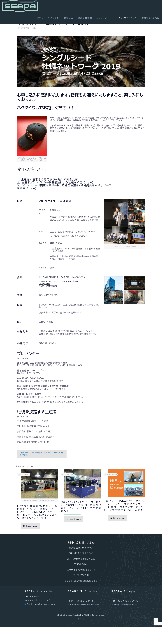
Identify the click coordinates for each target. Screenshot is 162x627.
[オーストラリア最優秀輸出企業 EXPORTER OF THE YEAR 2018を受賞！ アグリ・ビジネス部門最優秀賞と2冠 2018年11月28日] (2, 617)
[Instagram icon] (83, 619)
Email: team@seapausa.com (84, 605)
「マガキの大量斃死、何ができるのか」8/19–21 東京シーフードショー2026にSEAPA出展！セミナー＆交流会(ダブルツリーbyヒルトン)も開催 (37, 512)
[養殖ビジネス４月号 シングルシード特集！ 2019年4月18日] (160, 617)
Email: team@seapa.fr (125, 605)
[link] (124, 224)
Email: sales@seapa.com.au (41, 604)
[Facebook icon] (78, 619)
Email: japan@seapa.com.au (81, 581)
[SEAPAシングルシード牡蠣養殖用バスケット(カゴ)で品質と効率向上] (20, 6)
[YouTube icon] (81, 619)
